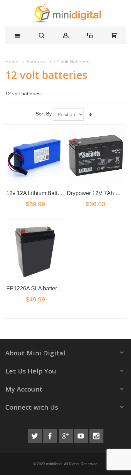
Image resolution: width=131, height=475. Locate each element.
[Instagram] (96, 435)
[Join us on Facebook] (51, 435)
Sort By (44, 113)
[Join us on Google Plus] (66, 435)
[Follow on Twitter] (35, 435)
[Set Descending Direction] (90, 114)
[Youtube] (81, 435)
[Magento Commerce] (65, 13)
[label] (35, 155)
